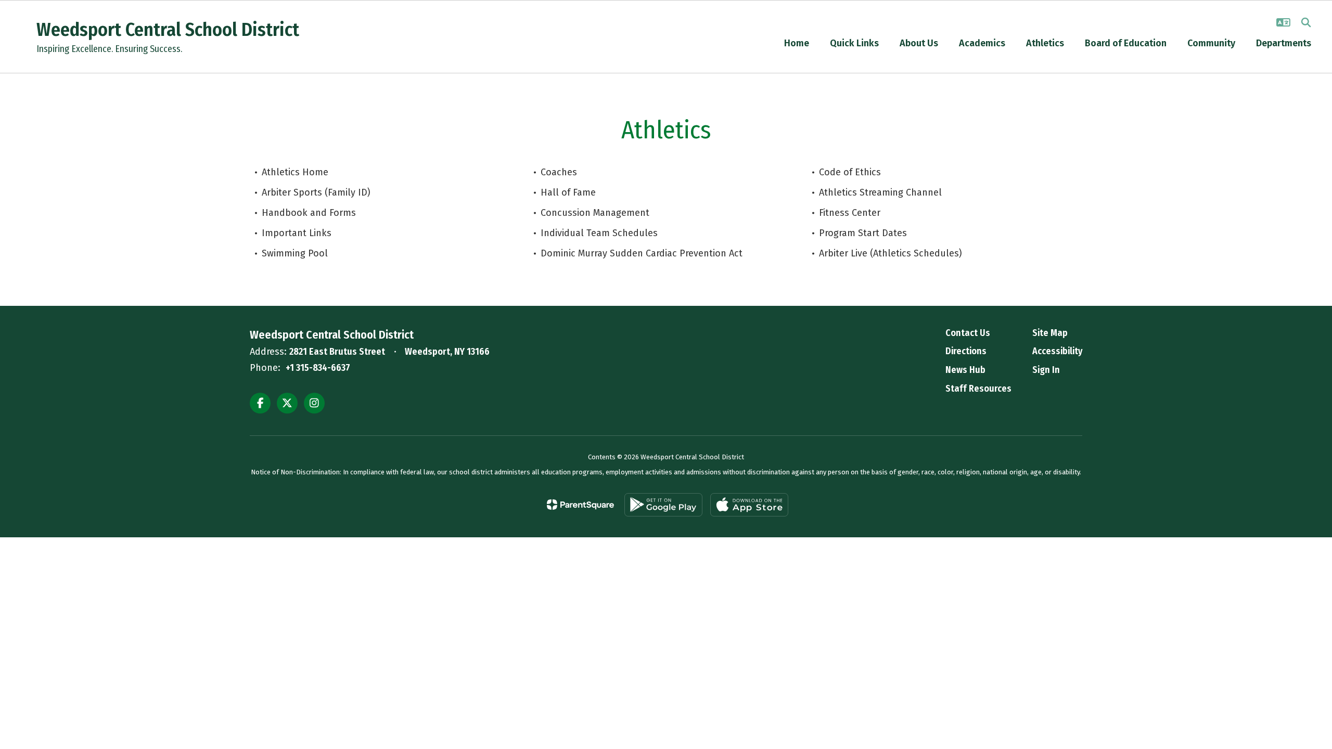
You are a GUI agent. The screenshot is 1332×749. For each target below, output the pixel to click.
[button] (1283, 22)
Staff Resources (978, 388)
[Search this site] (1306, 22)
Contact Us (967, 333)
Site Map (1050, 333)
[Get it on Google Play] (663, 504)
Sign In (1046, 370)
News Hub (965, 370)
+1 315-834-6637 (318, 367)
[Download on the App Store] (749, 504)
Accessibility (1057, 351)
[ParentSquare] (580, 504)
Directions (966, 351)
